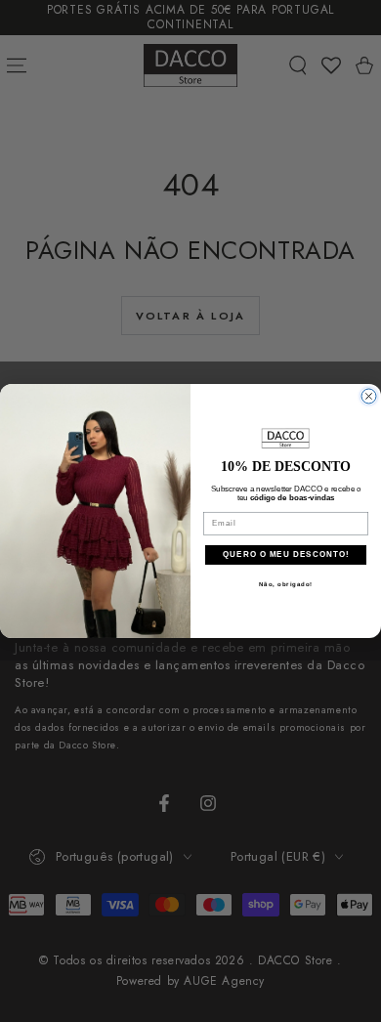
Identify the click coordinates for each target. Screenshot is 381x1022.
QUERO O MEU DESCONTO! (286, 555)
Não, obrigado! (286, 584)
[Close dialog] (368, 396)
